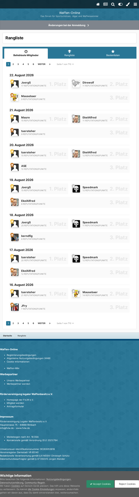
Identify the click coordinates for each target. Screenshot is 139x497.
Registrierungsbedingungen (21, 355)
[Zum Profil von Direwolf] (76, 84)
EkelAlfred (89, 117)
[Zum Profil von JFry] (15, 307)
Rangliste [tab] (69, 55)
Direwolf (88, 82)
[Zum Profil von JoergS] (15, 84)
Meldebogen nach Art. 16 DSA (23, 436)
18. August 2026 (21, 215)
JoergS (26, 82)
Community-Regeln (35, 482)
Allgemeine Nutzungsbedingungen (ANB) (29, 358)
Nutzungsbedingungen (58, 479)
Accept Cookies (101, 483)
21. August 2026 (21, 110)
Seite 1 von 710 (64, 64)
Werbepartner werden (18, 383)
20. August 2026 (21, 145)
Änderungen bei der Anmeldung (66, 25)
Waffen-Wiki (13, 368)
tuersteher (28, 131)
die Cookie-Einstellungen (41, 489)
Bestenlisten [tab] (113, 55)
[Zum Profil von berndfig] (15, 237)
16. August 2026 (21, 285)
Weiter (41, 64)
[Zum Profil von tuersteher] (15, 132)
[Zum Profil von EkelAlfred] (76, 119)
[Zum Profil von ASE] (15, 167)
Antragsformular (15, 406)
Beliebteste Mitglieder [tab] (26, 55)
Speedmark (90, 187)
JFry (24, 305)
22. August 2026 (21, 75)
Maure (25, 117)
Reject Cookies (126, 483)
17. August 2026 (21, 250)
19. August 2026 (21, 180)
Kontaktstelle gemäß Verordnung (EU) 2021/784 (32, 440)
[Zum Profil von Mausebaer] (15, 97)
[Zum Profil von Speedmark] (76, 188)
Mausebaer (28, 96)
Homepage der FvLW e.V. (20, 399)
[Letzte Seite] (49, 64)
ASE (24, 166)
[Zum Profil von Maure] (15, 119)
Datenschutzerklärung (11, 482)
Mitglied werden (15, 403)
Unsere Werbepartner (18, 380)
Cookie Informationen (18, 361)
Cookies (15, 485)
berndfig (27, 236)
